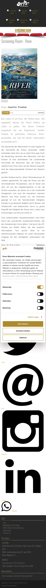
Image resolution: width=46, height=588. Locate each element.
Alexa (16, 566)
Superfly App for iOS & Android (13, 562)
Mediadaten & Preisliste (11, 525)
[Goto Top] (44, 582)
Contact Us (7, 533)
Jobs (4, 522)
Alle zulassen (23, 324)
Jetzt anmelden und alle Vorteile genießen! (17, 575)
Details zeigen (33, 317)
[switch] (40, 294)
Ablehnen (23, 338)
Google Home (24, 566)
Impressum (7, 530)
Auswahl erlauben (23, 331)
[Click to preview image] (19, 73)
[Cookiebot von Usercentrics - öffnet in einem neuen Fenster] (33, 248)
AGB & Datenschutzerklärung (13, 527)
